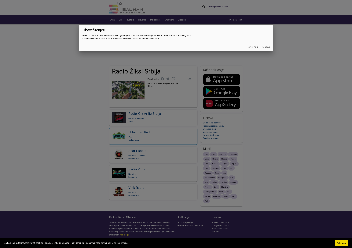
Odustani (253, 47)
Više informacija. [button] (120, 243)
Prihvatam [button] (341, 243)
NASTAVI (266, 47)
